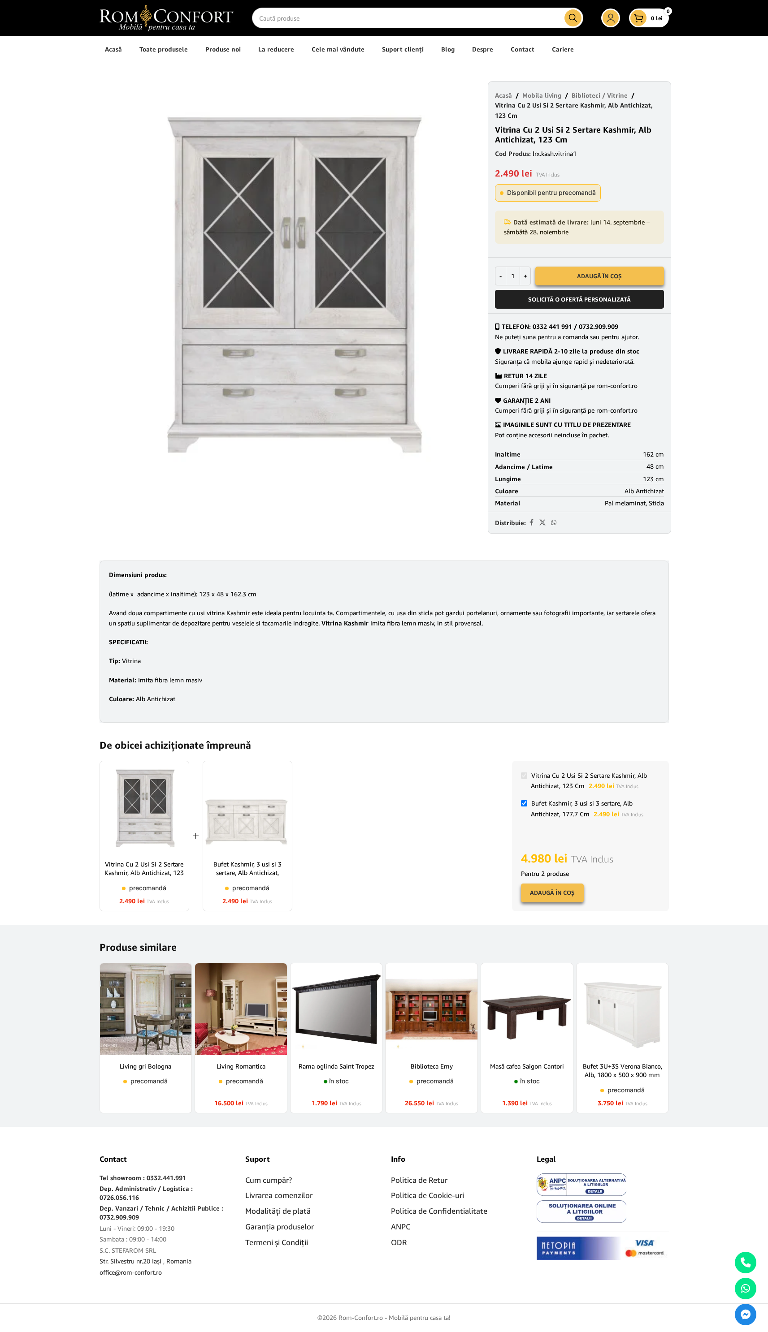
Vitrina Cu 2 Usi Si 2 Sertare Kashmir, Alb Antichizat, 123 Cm (144, 872)
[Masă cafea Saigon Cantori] (527, 1009)
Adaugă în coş (552, 892)
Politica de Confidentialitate (439, 1211)
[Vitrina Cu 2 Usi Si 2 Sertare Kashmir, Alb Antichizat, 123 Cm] (144, 807)
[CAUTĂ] (572, 17)
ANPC (400, 1226)
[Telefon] (745, 1262)
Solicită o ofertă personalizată (579, 299)
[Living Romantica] (241, 1009)
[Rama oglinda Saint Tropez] (336, 1009)
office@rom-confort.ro (131, 1272)
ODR (399, 1242)
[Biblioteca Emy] (431, 1009)
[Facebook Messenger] (745, 1314)
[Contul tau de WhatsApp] (553, 523)
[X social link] (542, 523)
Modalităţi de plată (278, 1211)
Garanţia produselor (279, 1226)
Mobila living (541, 95)
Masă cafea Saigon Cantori (527, 1066)
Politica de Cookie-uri (427, 1195)
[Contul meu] (611, 18)
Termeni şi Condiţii (276, 1242)
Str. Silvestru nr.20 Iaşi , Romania (145, 1261)
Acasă (503, 95)
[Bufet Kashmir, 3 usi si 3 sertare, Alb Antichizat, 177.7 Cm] (247, 807)
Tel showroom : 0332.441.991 (143, 1177)
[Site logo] (167, 17)
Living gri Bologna (145, 1066)
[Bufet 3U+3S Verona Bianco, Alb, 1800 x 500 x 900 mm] (622, 1009)
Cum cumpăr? (268, 1180)
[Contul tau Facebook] (531, 523)
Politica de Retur (419, 1180)
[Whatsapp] (745, 1288)
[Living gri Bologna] (146, 1009)
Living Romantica (241, 1066)
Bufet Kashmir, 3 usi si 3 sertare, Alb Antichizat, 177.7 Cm (247, 872)
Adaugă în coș (599, 276)
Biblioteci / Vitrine (600, 95)
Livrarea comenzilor (278, 1195)
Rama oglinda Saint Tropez (336, 1066)
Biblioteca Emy (432, 1066)
